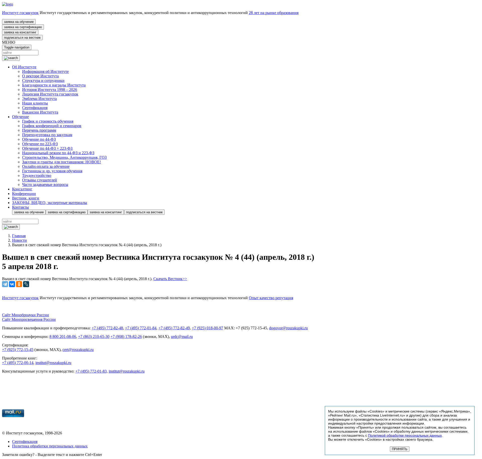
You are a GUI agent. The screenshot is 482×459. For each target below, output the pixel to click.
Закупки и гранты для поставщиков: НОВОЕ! (61, 162)
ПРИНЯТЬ (399, 449)
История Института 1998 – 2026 (49, 89)
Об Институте (24, 67)
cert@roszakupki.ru (78, 349)
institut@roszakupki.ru (53, 363)
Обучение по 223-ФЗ (40, 144)
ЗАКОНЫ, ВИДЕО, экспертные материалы (49, 202)
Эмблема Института (39, 98)
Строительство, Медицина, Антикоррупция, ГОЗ (64, 157)
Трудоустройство (36, 175)
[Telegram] (5, 284)
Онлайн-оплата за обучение (46, 166)
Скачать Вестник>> (170, 279)
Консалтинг (22, 189)
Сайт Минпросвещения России (29, 319)
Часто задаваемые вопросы (45, 184)
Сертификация (34, 108)
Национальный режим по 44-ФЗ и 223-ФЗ (58, 153)
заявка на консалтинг (20, 32)
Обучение (20, 117)
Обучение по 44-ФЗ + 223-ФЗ (47, 148)
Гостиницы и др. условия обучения (52, 171)
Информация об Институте (45, 71)
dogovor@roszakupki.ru (288, 328)
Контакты (20, 207)
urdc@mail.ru (182, 336)
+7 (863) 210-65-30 (93, 336)
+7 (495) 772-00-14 (17, 363)
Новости (19, 240)
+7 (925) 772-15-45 (17, 349)
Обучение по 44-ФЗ (39, 139)
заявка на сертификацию (23, 27)
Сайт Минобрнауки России (25, 315)
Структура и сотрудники (43, 80)
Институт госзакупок (20, 13)
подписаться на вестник (22, 37)
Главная (19, 236)
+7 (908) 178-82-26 (126, 336)
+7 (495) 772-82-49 (174, 328)
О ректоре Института (40, 76)
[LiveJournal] (26, 284)
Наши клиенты (35, 103)
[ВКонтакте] (12, 284)
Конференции (24, 193)
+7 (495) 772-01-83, (91, 371)
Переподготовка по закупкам (47, 135)
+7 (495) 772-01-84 (140, 328)
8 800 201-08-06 (62, 336)
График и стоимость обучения (47, 121)
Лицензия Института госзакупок (50, 94)
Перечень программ (39, 130)
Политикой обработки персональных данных (405, 435)
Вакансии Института (40, 112)
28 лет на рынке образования (273, 13)
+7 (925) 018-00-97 (207, 328)
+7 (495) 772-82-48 (107, 328)
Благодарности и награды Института (54, 85)
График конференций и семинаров (51, 126)
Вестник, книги (25, 198)
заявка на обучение (19, 22)
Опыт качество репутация (271, 298)
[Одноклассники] (19, 284)
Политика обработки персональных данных (50, 446)
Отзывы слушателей (39, 180)
